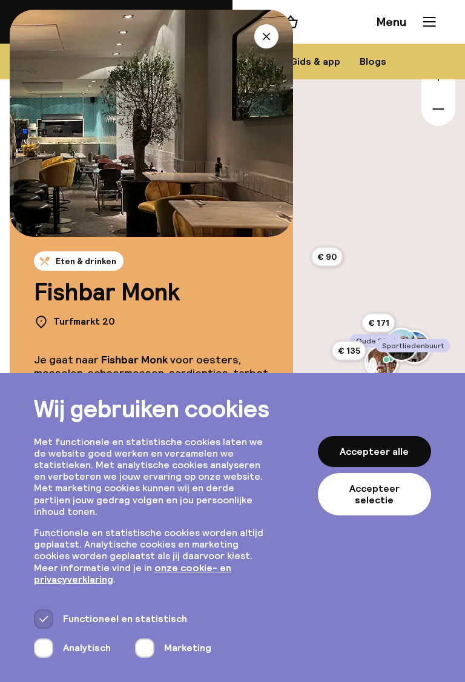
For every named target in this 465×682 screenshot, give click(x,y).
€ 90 (327, 256)
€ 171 (378, 322)
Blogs (373, 61)
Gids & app (315, 61)
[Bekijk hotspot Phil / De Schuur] (386, 359)
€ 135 (349, 350)
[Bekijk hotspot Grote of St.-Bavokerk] (381, 362)
